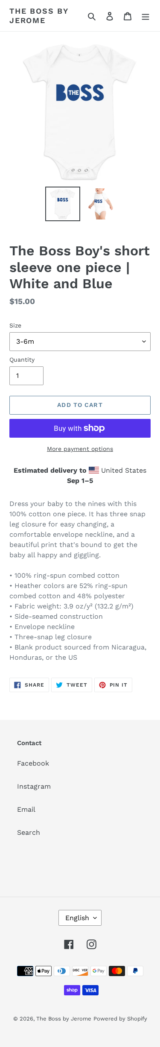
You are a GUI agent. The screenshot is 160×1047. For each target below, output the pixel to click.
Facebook (33, 763)
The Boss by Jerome (38, 15)
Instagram (34, 786)
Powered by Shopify (120, 1018)
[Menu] (145, 15)
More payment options (80, 448)
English (77, 918)
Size (15, 325)
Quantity (22, 359)
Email (26, 809)
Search (28, 832)
